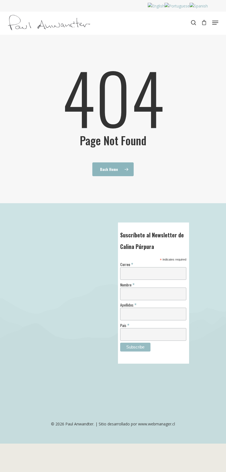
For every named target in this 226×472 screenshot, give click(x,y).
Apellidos (128, 304)
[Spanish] (199, 6)
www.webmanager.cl (156, 424)
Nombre (127, 284)
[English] (156, 6)
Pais (124, 325)
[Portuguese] (177, 6)
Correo (126, 264)
